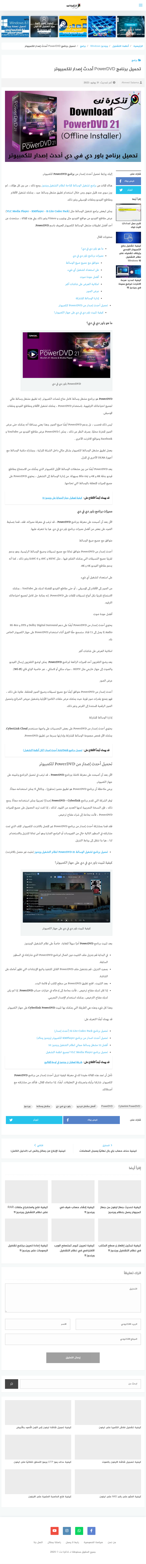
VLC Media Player (18, 211)
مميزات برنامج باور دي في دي (88, 256)
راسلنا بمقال (54, 1542)
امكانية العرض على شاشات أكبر (82, 284)
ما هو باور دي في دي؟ (92, 249)
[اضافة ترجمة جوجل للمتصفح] (131, 26)
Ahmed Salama (130, 83)
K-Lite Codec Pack (57, 211)
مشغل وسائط (43, 1106)
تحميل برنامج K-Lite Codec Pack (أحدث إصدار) (81, 1031)
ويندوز (27, 1106)
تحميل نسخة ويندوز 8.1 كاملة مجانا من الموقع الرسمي (15, 30)
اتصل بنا (38, 1542)
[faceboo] (91, 1531)
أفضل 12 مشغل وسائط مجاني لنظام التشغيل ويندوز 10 (78, 1045)
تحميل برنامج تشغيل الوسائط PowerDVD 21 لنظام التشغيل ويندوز (71, 852)
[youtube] (55, 1531)
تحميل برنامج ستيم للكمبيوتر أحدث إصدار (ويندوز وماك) (73, 30)
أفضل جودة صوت (89, 277)
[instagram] (67, 1531)
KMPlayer (38, 211)
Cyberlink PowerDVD (129, 1106)
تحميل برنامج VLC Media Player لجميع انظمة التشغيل (77, 1052)
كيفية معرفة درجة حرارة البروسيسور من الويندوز (102, 30)
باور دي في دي (63, 1106)
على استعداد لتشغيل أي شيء (83, 270)
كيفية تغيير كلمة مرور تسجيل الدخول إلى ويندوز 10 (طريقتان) (44, 28)
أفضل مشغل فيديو (86, 1106)
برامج (134, 60)
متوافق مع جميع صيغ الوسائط (82, 263)
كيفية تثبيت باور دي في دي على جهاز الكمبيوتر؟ (78, 312)
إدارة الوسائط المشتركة (87, 298)
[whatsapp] (79, 1531)
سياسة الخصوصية (93, 1542)
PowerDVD (107, 1106)
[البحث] (11, 1384)
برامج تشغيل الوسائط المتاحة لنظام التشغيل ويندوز (69, 185)
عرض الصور (92, 291)
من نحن (112, 1542)
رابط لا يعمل (72, 1542)
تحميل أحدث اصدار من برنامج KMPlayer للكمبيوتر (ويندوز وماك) (72, 1038)
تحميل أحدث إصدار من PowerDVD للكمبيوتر (83, 305)
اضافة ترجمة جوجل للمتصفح (130, 31)
